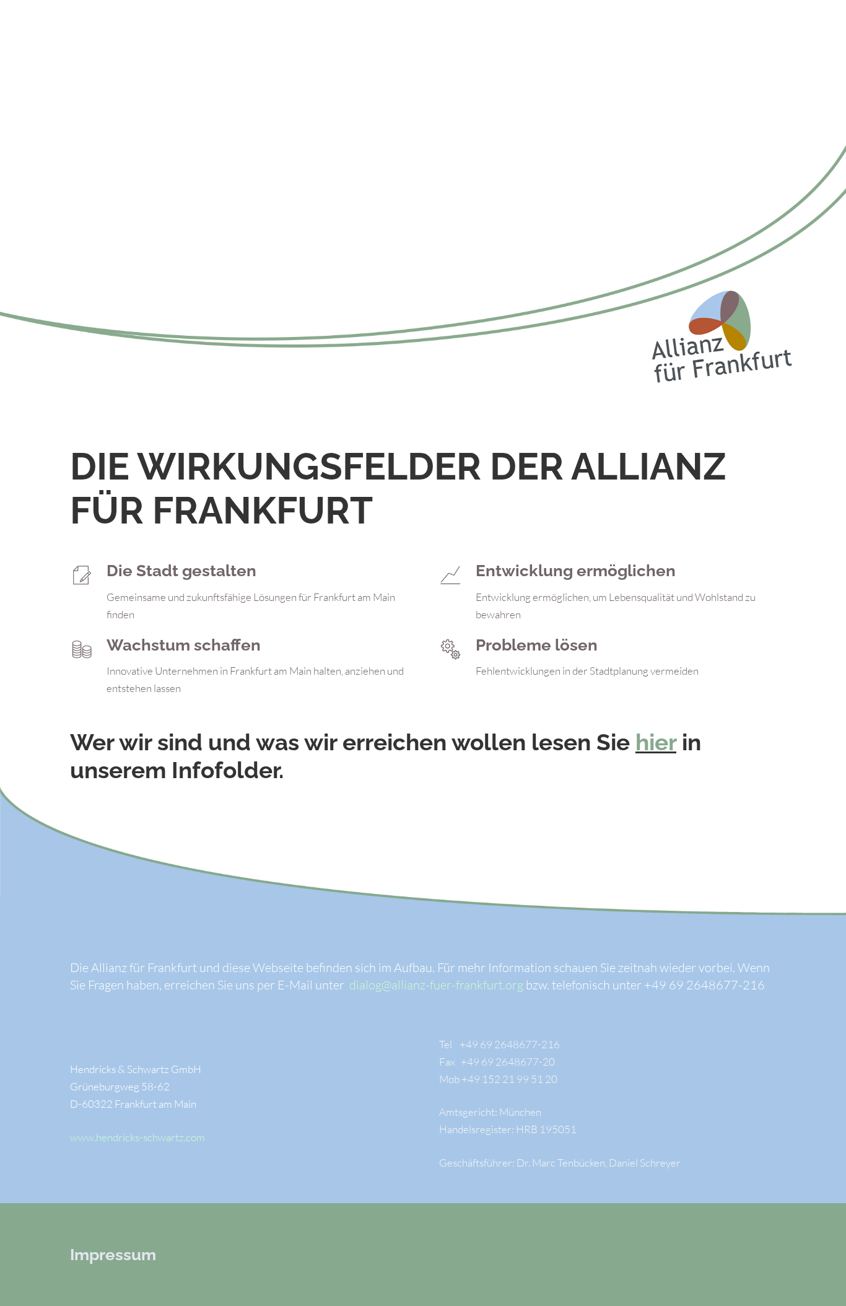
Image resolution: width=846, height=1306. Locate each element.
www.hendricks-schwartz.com (137, 1137)
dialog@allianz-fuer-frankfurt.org (436, 985)
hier (655, 742)
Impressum (113, 1254)
